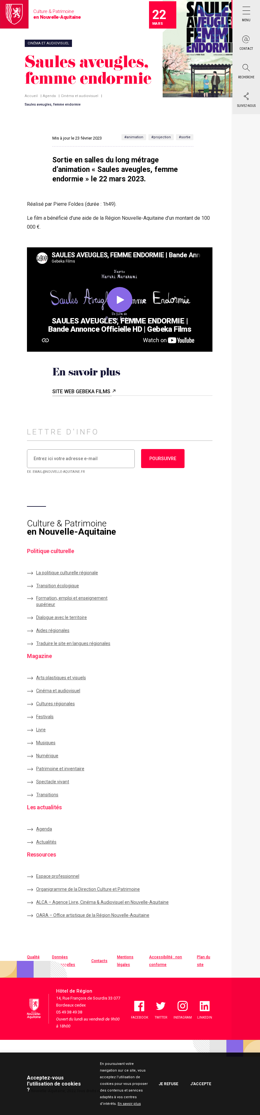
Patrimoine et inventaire (60, 768)
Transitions (47, 794)
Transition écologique (57, 585)
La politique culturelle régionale (67, 572)
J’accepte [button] (200, 1084)
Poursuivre (162, 458)
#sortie (185, 137)
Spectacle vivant (52, 781)
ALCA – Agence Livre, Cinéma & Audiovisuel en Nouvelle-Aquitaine (102, 902)
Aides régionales (52, 630)
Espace (57, 876)
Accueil (31, 96)
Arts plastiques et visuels (61, 677)
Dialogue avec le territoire (61, 617)
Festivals (45, 716)
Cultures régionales (55, 703)
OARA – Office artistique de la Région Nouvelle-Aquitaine (92, 915)
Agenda (49, 96)
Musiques (45, 742)
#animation (133, 137)
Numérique (47, 755)
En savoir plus (129, 1104)
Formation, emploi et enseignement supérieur (71, 601)
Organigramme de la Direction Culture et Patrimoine (88, 889)
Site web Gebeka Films (82, 391)
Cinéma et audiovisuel (79, 96)
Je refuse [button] (168, 1084)
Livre (41, 729)
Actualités (46, 841)
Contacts (99, 961)
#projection (161, 137)
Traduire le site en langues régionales (73, 643)
